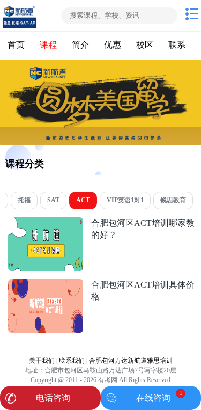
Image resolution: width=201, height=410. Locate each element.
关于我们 (42, 360)
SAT (53, 200)
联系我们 (72, 360)
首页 (16, 44)
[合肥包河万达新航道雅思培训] (29, 15)
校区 (144, 44)
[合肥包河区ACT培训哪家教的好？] (45, 223)
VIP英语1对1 (125, 200)
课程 (48, 44)
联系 (176, 44)
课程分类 (24, 163)
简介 (80, 44)
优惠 (112, 44)
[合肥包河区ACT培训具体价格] (45, 285)
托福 (24, 200)
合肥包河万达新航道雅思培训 (131, 360)
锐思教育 (173, 200)
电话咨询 (53, 397)
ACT (83, 200)
